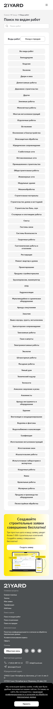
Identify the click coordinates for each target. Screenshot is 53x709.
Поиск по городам (10, 623)
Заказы (6, 598)
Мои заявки (8, 601)
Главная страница (10, 595)
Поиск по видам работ (12, 617)
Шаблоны (7, 608)
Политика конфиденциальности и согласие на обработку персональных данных (25, 633)
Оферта (7, 641)
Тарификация (9, 605)
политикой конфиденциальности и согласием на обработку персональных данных (26, 694)
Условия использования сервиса (15, 637)
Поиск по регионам (11, 620)
